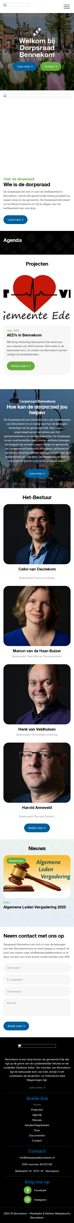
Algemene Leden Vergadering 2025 (34, 907)
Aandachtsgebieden (37, 1125)
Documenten (37, 1135)
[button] (67, 6)
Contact (37, 1140)
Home (37, 1104)
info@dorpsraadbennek (33, 1157)
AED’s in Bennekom (24, 335)
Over (37, 1130)
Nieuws (37, 1119)
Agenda (37, 1114)
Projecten (37, 1109)
